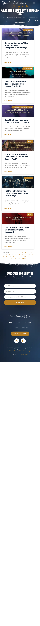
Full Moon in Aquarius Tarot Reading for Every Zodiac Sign (16, 193)
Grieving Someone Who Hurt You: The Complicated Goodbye (16, 45)
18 (32, 255)
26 (28, 256)
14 (19, 255)
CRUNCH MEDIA (23, 354)
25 (25, 256)
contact (25, 327)
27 (32, 256)
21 (10, 256)
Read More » (8, 62)
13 (15, 255)
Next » (24, 258)
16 (25, 255)
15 (22, 255)
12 (12, 255)
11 (9, 255)
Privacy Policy (13, 351)
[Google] (23, 340)
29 (15, 258)
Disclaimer (23, 351)
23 (17, 256)
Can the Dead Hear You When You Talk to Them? (16, 121)
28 (11, 258)
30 (19, 258)
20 (6, 256)
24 (21, 256)
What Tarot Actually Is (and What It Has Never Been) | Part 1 (16, 156)
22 (13, 256)
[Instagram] (16, 340)
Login (29, 351)
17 (29, 255)
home (11, 323)
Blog (29, 323)
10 (6, 255)
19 (3, 256)
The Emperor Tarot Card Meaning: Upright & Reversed (16, 229)
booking (15, 327)
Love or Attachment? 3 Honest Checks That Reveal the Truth (15, 84)
